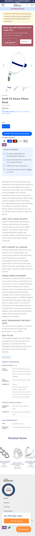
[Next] (31, 65)
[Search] (28, 5)
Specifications (6, 356)
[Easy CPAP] (17, 5)
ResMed (5, 95)
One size (6, 126)
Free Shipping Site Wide (17, 8)
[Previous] (4, 65)
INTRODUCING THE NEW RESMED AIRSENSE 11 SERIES (17, 2)
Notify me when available (17, 134)
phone (30, 169)
